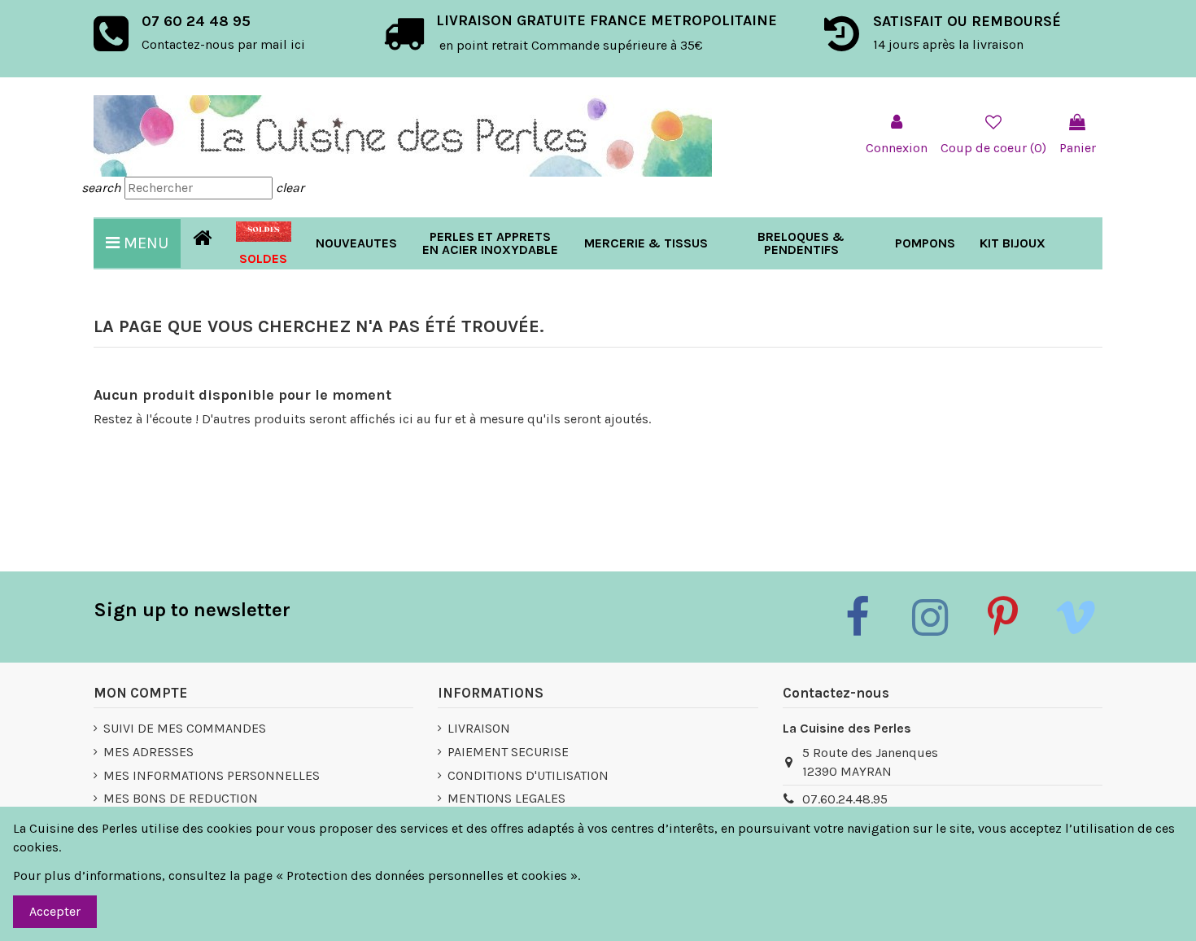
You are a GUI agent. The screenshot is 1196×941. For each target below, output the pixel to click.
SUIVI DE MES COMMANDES (184, 728)
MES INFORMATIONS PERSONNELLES (211, 775)
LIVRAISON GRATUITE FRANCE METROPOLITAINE (606, 20)
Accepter (55, 911)
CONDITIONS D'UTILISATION (528, 775)
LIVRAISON (478, 728)
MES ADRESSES (148, 751)
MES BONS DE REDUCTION (180, 798)
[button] (646, 243)
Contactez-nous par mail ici (223, 44)
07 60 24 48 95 (196, 21)
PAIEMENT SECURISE (508, 751)
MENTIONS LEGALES (506, 798)
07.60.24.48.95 (845, 799)
